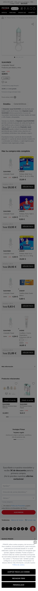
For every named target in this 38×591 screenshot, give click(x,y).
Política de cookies (18, 565)
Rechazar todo (18, 578)
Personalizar (18, 585)
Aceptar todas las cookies (18, 572)
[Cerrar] (35, 542)
